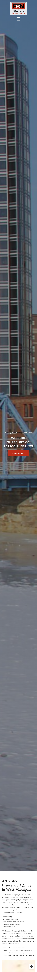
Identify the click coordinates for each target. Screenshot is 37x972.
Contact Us (17, 453)
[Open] (18, 19)
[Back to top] (31, 966)
